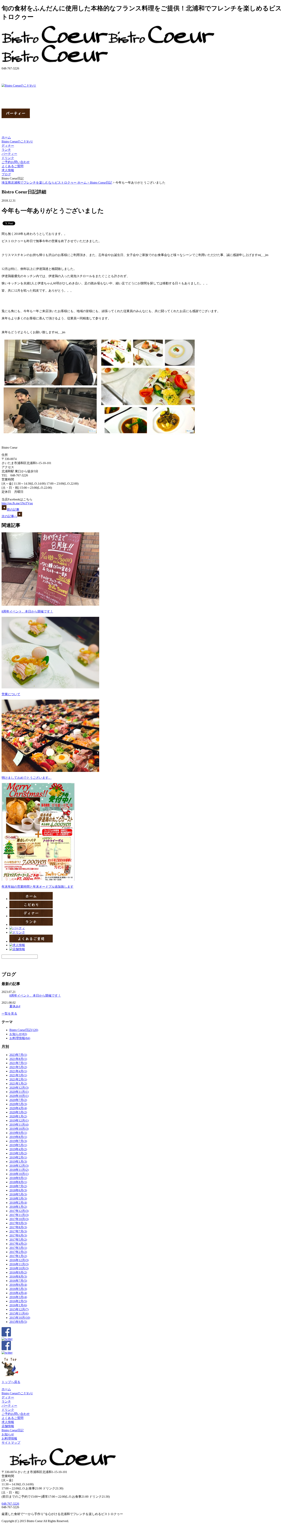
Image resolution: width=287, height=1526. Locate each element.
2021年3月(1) (18, 1075)
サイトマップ (11, 1442)
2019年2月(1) (18, 1157)
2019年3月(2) (18, 1153)
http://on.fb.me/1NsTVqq (17, 503)
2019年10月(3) (19, 1128)
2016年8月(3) (18, 1276)
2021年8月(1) (18, 1059)
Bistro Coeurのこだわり (17, 141)
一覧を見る (9, 1013)
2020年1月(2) (18, 1116)
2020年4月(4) (18, 1108)
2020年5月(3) (18, 1104)
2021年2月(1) (18, 1079)
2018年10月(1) (19, 1174)
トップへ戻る (11, 1382)
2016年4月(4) (18, 1293)
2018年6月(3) (18, 1190)
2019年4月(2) (18, 1149)
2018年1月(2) (18, 1206)
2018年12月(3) (19, 1165)
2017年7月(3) (18, 1231)
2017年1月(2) (18, 1256)
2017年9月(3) (18, 1223)
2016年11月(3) (19, 1264)
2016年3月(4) (18, 1297)
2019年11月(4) (19, 1124)
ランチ (6, 149)
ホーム (6, 137)
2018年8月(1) (18, 1182)
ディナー (8, 145)
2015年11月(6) (19, 1313)
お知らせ (8, 1434)
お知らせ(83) (18, 1034)
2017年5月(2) (18, 1239)
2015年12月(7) (19, 1309)
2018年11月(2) (19, 1169)
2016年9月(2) (18, 1272)
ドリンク (8, 158)
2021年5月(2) (18, 1067)
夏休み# (14, 1006)
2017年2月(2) (18, 1252)
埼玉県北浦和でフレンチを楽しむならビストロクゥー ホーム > (46, 182)
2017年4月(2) (18, 1243)
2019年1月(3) (18, 1161)
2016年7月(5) (18, 1280)
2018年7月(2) (18, 1186)
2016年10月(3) (19, 1268)
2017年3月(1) (18, 1247)
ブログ (6, 174)
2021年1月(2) (18, 1083)
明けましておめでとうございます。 (27, 777)
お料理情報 (9, 1438)
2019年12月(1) (19, 1120)
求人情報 (8, 170)
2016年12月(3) (19, 1260)
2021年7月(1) (18, 1063)
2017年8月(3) (18, 1227)
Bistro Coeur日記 (101, 182)
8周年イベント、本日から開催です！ (27, 611)
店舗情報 (8, 1426)
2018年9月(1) (18, 1178)
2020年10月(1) (19, 1096)
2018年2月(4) (18, 1202)
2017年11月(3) (19, 1215)
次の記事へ (9, 516)
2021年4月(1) (18, 1071)
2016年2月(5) (18, 1301)
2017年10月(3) (19, 1219)
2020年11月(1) (19, 1091)
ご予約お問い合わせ (16, 162)
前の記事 (13, 509)
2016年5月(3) (18, 1289)
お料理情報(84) (19, 1038)
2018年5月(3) (18, 1194)
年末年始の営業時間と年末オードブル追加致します (37, 886)
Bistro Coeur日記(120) (23, 1030)
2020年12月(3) (19, 1087)
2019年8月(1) (18, 1137)
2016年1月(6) (18, 1305)
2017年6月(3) (18, 1235)
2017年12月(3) (19, 1211)
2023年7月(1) (18, 1054)
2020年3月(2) (18, 1112)
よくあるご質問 (12, 166)
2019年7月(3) (18, 1141)
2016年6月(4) (18, 1284)
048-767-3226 (10, 1503)
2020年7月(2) (18, 1100)
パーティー (9, 153)
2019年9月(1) (18, 1132)
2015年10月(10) (19, 1317)
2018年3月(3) (18, 1198)
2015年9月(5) (18, 1321)
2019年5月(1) (18, 1145)
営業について (11, 694)
